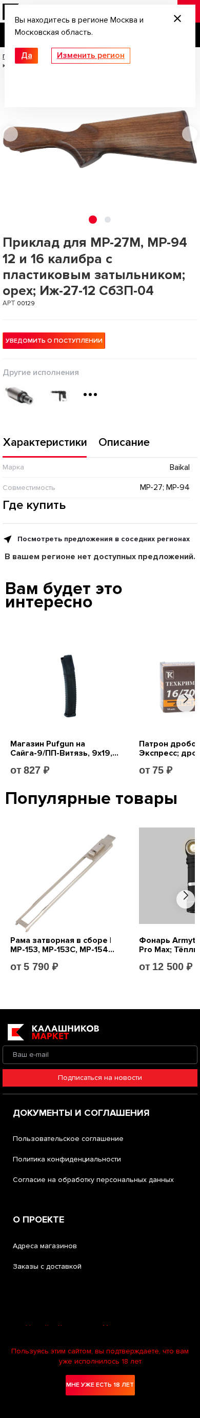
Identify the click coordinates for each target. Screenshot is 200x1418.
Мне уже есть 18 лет (100, 1385)
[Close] (177, 20)
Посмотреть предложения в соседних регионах (102, 539)
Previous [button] (10, 134)
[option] (100, 139)
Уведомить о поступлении (54, 341)
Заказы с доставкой (47, 1266)
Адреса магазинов (45, 1246)
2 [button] (108, 219)
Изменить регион (91, 55)
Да (26, 55)
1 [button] (93, 219)
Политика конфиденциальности (67, 1159)
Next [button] (189, 134)
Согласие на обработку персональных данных (93, 1179)
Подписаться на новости (100, 1077)
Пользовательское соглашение (68, 1138)
